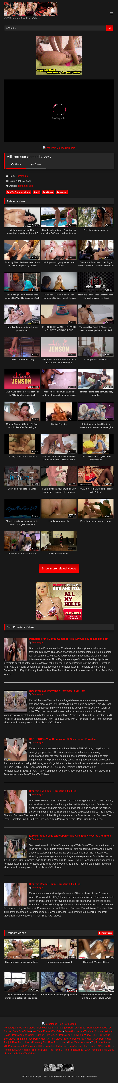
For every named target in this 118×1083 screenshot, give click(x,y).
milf (37, 192)
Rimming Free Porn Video (31, 1038)
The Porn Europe (74, 1049)
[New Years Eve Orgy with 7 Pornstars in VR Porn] (15, 712)
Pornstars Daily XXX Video (20, 1053)
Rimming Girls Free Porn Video (49, 1042)
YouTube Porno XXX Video (48, 1031)
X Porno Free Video (80, 1038)
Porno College (45, 1027)
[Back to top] (108, 1074)
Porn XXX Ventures (78, 1042)
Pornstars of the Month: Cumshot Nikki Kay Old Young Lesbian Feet (68, 639)
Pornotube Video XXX (99, 1027)
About (17, 164)
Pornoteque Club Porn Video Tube (78, 1035)
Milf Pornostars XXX (32, 1046)
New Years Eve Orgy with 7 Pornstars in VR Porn (57, 690)
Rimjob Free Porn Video (17, 1042)
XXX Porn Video (102, 1038)
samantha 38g (25, 186)
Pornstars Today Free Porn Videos (63, 1046)
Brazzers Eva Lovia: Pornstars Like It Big (53, 791)
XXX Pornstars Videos (20, 192)
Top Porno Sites (100, 1042)
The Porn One (39, 1049)
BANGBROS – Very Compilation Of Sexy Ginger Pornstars (62, 739)
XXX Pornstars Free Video (99, 1049)
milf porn (49, 192)
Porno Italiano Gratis (23, 1035)
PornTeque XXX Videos (17, 1049)
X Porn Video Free (57, 1038)
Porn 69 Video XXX (75, 1031)
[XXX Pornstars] (59, 9)
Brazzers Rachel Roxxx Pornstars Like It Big (55, 884)
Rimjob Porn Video (46, 1035)
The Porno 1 (56, 1049)
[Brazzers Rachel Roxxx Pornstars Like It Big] (15, 905)
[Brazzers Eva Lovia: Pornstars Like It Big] (15, 812)
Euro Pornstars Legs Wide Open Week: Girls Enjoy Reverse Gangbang (70, 835)
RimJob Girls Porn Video (17, 1031)
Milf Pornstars (11, 1046)
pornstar (63, 192)
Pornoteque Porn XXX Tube (70, 1027)
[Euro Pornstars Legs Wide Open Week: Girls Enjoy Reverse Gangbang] (15, 857)
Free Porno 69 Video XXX (98, 1046)
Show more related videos (59, 568)
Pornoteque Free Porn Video (19, 1027)
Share (37, 164)
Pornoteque (22, 176)
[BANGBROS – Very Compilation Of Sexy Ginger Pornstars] (15, 760)
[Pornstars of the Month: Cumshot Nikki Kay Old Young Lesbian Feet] (15, 660)
